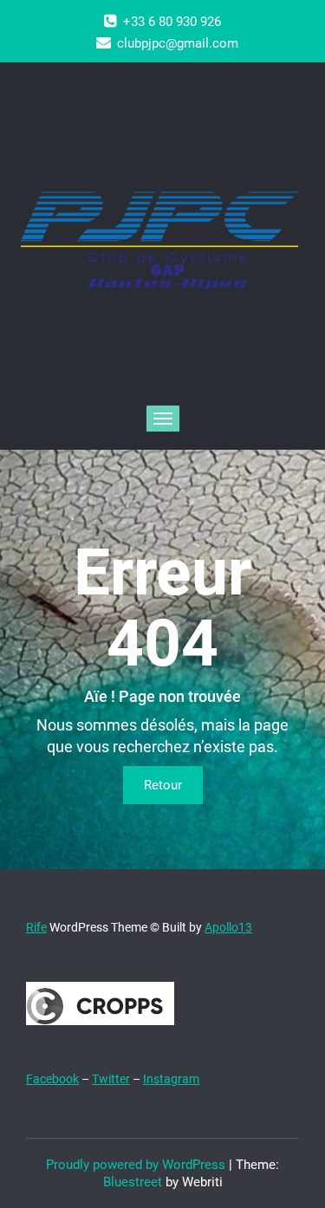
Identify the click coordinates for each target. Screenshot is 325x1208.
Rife (36, 927)
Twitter (111, 1079)
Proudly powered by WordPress (135, 1164)
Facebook (52, 1079)
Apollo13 (228, 927)
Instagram (171, 1079)
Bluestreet (132, 1182)
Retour (163, 785)
